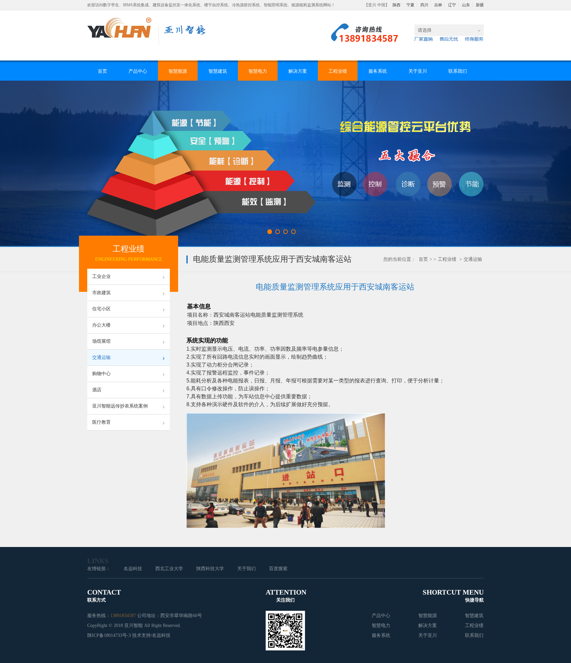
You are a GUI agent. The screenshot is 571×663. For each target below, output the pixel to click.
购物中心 (128, 374)
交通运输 (473, 259)
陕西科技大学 (210, 568)
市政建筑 (128, 293)
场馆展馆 (128, 341)
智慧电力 (257, 71)
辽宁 (452, 5)
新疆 (480, 5)
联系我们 (457, 71)
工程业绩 (337, 71)
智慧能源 (178, 71)
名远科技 (133, 568)
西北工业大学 (169, 568)
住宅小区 (128, 309)
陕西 (396, 5)
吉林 (438, 5)
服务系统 (377, 71)
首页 (102, 71)
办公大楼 (128, 325)
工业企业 (128, 276)
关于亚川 (417, 71)
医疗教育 (128, 422)
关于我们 (246, 568)
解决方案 (297, 71)
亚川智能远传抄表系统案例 (128, 406)
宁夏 (410, 5)
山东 (466, 5)
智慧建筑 (218, 71)
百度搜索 (278, 568)
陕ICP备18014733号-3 (109, 635)
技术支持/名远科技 (151, 635)
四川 (424, 5)
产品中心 (138, 71)
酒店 (128, 390)
